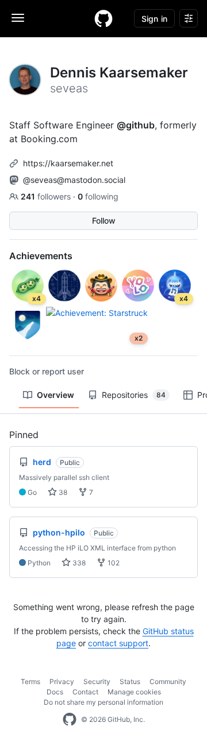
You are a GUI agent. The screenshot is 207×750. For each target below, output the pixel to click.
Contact (85, 692)
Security (96, 681)
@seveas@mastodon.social (74, 180)
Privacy (61, 681)
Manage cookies (134, 692)
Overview (55, 395)
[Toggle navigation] (17, 17)
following (98, 196)
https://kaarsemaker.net (68, 163)
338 (78, 562)
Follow (104, 220)
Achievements (40, 255)
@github (136, 125)
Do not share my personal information (103, 702)
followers (47, 196)
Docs (55, 692)
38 (62, 492)
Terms (30, 681)
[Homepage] (103, 18)
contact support (118, 643)
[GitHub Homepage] (69, 719)
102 (113, 562)
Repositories (134, 395)
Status (130, 681)
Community (168, 681)
